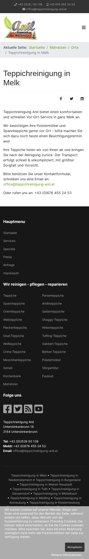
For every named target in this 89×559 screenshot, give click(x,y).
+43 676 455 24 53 (62, 4)
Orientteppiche (13, 311)
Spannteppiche (14, 303)
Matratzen (10, 384)
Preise (7, 257)
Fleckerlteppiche (15, 327)
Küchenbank (12, 376)
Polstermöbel (51, 360)
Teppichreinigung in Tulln (30, 489)
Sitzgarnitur (50, 368)
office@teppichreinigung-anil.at (46, 9)
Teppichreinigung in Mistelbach (55, 493)
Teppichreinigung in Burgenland (58, 480)
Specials (9, 249)
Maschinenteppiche (17, 360)
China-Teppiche (14, 351)
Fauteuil (47, 376)
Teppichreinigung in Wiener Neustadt (46, 484)
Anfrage (8, 265)
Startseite (10, 233)
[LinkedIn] (82, 98)
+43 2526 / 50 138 (30, 4)
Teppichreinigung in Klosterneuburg (54, 502)
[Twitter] (71, 98)
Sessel (7, 368)
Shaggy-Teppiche (54, 319)
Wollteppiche (12, 344)
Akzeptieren (74, 547)
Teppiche (9, 295)
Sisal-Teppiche (13, 336)
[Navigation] (84, 27)
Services (9, 241)
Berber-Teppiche (54, 351)
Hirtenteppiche (52, 327)
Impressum (11, 273)
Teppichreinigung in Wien (29, 475)
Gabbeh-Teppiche (55, 344)
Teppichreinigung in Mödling (30, 498)
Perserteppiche (53, 295)
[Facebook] (61, 98)
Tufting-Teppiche (54, 336)
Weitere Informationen (66, 555)
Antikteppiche (52, 303)
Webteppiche (12, 319)
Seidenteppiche (53, 311)
